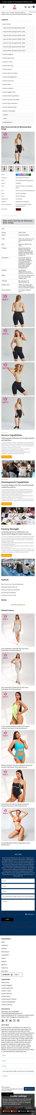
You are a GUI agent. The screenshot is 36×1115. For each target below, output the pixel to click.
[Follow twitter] (14, 1020)
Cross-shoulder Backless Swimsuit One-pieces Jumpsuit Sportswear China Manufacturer (15, 727)
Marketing (31, 1111)
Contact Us (4, 968)
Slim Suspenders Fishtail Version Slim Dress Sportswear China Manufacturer (14, 688)
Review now (22, 604)
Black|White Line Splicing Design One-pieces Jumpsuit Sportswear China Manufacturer (15, 805)
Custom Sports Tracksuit (17, 12)
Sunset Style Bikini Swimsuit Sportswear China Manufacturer (15, 844)
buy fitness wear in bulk (8, 595)
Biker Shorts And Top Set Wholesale (12, 584)
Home (3, 12)
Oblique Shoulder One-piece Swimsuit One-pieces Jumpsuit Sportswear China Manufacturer (16, 766)
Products (4, 948)
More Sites (4, 971)
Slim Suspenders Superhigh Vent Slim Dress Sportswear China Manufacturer (15, 649)
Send (7, 919)
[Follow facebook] (6, 1020)
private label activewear (8, 592)
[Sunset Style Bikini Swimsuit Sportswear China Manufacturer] (18, 824)
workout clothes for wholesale (10, 590)
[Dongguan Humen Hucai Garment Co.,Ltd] (14, 7)
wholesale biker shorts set (9, 587)
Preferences (23, 1111)
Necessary (7, 1111)
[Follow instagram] (18, 1020)
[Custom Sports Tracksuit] (18, 209)
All (7, 12)
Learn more (6, 457)
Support (3, 961)
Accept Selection (18, 1107)
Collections (4, 945)
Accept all (28, 1107)
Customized (5, 955)
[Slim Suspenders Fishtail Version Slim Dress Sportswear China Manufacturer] (18, 669)
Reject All (8, 1107)
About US (4, 964)
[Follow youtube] (2, 1020)
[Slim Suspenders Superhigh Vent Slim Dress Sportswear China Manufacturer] (18, 630)
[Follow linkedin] (10, 1020)
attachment (30, 914)
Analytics (15, 1111)
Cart (32, 7)
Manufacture (5, 952)
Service (3, 958)
